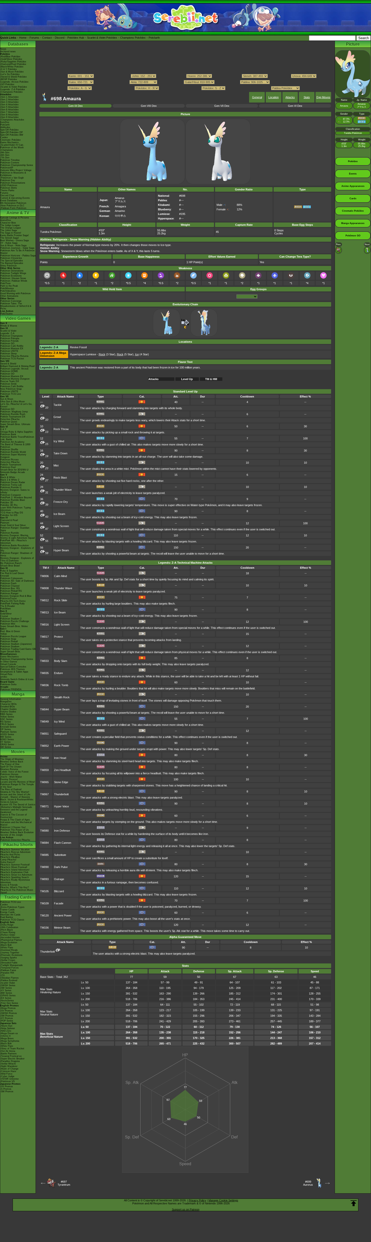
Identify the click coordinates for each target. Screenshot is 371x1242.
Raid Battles (6, 917)
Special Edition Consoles (13, 666)
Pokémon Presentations (12, 183)
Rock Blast (60, 477)
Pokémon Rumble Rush (12, 414)
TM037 (44, 697)
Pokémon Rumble (9, 533)
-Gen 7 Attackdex (9, 112)
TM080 (44, 830)
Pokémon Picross (9, 459)
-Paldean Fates (8, 970)
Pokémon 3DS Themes (12, 669)
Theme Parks (7, 190)
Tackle (58, 404)
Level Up (187, 379)
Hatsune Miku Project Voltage (16, 170)
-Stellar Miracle (8, 1063)
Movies (18, 752)
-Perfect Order (7, 935)
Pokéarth (154, 37)
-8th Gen (4, 155)
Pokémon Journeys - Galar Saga (17, 248)
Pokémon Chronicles (11, 258)
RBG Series (6, 714)
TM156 (44, 927)
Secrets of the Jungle (11, 835)
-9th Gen (4, 152)
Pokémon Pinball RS (11, 591)
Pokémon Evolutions (11, 276)
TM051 (44, 733)
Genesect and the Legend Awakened (13, 810)
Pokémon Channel (9, 586)
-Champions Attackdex (12, 119)
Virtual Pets (6, 674)
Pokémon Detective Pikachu (15, 840)
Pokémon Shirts (8, 188)
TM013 (44, 612)
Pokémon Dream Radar (12, 482)
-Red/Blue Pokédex (10, 56)
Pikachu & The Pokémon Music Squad (16, 891)
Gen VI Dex (295, 105)
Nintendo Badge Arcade (12, 472)
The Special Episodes (11, 260)
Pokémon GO (7, 343)
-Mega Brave (7, 1038)
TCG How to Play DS (11, 512)
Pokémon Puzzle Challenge (14, 621)
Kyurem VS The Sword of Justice (17, 804)
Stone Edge (61, 782)
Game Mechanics (9, 142)
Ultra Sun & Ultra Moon (12, 401)
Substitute (60, 854)
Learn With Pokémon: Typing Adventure (15, 508)
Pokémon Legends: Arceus (14, 368)
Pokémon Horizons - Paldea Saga (18, 255)
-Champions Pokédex (11, 92)
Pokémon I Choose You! (13, 827)
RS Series (5, 722)
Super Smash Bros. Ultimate (15, 424)
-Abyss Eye (6, 1026)
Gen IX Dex (75, 105)
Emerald (4, 576)
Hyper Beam (61, 550)
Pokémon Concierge (10, 301)
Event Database (8, 200)
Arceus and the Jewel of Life (15, 794)
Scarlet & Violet (8, 331)
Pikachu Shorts (18, 844)
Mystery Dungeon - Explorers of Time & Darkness (17, 559)
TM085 (44, 854)
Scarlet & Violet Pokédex (102, 37)
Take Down (60, 453)
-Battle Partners (8, 1053)
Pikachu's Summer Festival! (15, 864)
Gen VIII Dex (149, 105)
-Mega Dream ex (9, 1033)
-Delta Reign (6, 925)
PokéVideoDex (8, 291)
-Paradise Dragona (10, 1061)
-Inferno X (5, 1036)
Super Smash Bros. (10, 651)
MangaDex (6, 701)
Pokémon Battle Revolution (14, 545)
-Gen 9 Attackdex (9, 117)
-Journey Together (9, 952)
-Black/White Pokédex (11, 66)
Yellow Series (7, 716)
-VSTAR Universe (9, 1079)
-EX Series (5, 998)
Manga (18, 694)
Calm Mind (60, 576)
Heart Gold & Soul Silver (13, 525)
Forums (34, 37)
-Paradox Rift (7, 973)
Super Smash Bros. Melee (14, 626)
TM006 (44, 576)
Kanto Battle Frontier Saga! (14, 235)
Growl (57, 416)
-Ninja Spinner (7, 1028)
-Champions (6, 150)
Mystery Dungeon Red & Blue (16, 596)
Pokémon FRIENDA (10, 689)
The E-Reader (7, 606)
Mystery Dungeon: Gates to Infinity (15, 491)
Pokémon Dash (8, 583)
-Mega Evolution (8, 942)
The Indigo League (10, 225)
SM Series (5, 747)
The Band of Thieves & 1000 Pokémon (15, 445)
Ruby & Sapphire (9, 570)
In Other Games (8, 661)
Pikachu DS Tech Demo (12, 601)
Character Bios (8, 222)
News (3, 49)
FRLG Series (7, 724)
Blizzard (58, 538)
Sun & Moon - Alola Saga (13, 245)
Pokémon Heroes (9, 774)
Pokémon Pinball (9, 641)
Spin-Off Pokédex (9, 130)
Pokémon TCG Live (10, 394)
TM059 (44, 770)
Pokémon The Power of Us (14, 830)
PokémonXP (6, 167)
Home (22, 37)
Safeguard (60, 733)
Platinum (4, 522)
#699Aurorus (308, 1183)
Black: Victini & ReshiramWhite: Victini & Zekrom (17, 800)
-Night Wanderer (8, 1066)
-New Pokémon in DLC (12, 205)
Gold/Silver (6, 613)
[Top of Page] (354, 1203)
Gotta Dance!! (7, 862)
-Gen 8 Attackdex (9, 114)
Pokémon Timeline (10, 160)
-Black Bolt (6, 945)
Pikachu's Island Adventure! (15, 869)
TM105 (44, 891)
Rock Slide (60, 600)
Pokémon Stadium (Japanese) (16, 644)
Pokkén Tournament (10, 464)
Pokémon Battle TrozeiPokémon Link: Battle (17, 438)
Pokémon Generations (11, 270)
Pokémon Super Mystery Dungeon (13, 455)
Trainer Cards (7, 909)
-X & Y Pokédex (8, 69)
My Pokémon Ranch (11, 563)
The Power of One (9, 764)
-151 (2, 975)
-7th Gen (4, 157)
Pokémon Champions (11, 336)
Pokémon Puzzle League (13, 636)
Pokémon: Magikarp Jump (14, 411)
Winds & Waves (8, 326)
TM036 (44, 685)
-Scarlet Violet (7, 983)
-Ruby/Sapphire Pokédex (13, 61)
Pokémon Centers (9, 162)
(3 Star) (107, 354)
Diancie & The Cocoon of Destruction (13, 815)
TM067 (44, 794)
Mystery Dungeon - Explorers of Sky (17, 549)
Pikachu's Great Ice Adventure (16, 875)
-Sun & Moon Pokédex (12, 71)
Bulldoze (59, 818)
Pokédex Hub (75, 37)
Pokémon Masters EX (11, 348)
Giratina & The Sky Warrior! (14, 792)
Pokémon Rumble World (13, 452)
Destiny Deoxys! (9, 779)
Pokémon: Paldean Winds (13, 281)
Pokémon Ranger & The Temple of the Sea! (17, 785)
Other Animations (9, 296)
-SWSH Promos (8, 1013)
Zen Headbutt (62, 770)
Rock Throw (61, 429)
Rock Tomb (61, 685)
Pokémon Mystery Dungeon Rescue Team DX (15, 380)
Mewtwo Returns (9, 769)
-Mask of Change (9, 1068)
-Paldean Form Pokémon (13, 208)
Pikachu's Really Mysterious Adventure (15, 881)
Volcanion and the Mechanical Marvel (16, 823)
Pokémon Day (7, 180)
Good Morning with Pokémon (15, 293)
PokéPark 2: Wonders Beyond (16, 497)
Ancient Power (63, 915)
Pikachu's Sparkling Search (14, 877)
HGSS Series (7, 734)
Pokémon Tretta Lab (11, 485)
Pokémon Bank (8, 434)
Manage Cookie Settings (223, 1200)
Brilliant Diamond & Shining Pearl (17, 366)
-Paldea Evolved (8, 980)
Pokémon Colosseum (11, 578)
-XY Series (5, 990)
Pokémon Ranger (9, 593)
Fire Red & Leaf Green (12, 573)
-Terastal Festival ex (11, 1056)
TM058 (44, 757)
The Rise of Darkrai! (11, 789)
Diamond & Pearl (9, 520)
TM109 (44, 903)
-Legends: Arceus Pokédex (14, 82)
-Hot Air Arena (7, 1051)
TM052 (44, 745)
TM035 (44, 673)
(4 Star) (142, 354)
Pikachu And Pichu (10, 854)
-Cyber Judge (7, 1076)
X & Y (3, 429)
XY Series (5, 742)
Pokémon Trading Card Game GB (18, 649)
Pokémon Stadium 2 (10, 618)
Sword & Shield (8, 363)
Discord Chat (7, 195)
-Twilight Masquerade (11, 965)
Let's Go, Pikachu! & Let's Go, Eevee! (16, 405)
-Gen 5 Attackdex (9, 107)
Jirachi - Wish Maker (11, 777)
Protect (58, 636)
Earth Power (61, 745)
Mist (56, 465)
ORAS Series (7, 744)
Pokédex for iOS (8, 515)
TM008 (44, 588)
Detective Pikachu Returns (14, 356)
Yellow (3, 634)
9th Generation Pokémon (13, 203)
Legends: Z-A (7, 333)
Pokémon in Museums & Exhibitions (13, 174)
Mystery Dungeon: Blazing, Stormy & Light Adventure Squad (17, 536)
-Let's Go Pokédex (10, 74)
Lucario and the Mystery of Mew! (17, 782)
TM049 (44, 721)
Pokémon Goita (8, 684)
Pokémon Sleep (8, 353)
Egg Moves (323, 97)
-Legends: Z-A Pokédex (12, 89)
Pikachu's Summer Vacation (15, 849)
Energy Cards (7, 912)
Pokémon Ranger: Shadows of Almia (16, 554)
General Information (10, 699)
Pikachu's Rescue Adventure (15, 852)
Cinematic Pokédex (10, 140)
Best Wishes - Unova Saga (14, 240)
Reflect (58, 648)
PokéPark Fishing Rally (12, 603)
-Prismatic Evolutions (11, 955)
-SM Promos (6, 1015)
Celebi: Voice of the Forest (14, 772)
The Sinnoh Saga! (9, 238)
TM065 (44, 782)
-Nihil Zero (5, 1031)
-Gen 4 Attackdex (9, 104)
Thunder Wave (63, 489)
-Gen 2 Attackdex (9, 99)
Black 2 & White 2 (9, 480)
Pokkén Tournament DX (12, 416)
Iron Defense (62, 830)
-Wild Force (6, 1074)
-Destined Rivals (9, 950)
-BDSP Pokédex (8, 79)
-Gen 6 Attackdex (9, 109)
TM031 (44, 648)
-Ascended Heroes (10, 937)
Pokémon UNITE (9, 351)
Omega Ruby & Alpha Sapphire (16, 432)
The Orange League (10, 228)
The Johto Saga (8, 230)
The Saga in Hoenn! (10, 233)
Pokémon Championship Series (16, 165)
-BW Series (6, 993)
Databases (18, 44)
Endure (58, 673)
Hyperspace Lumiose (83, 354)
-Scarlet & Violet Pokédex (13, 87)
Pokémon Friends (9, 341)
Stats (307, 97)
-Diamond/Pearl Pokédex (13, 64)
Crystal (4, 616)
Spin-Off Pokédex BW (11, 135)
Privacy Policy (197, 1200)
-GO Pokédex (7, 84)
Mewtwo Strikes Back (11, 761)
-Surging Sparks (8, 957)
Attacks (290, 97)
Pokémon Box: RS (10, 588)
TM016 (44, 624)
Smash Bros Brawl (10, 565)
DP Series (5, 729)
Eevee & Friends (9, 885)
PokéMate (5, 608)
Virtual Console (8, 664)
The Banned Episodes (11, 263)
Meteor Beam (62, 927)
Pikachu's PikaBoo (10, 857)
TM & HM (211, 379)
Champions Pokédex (133, 37)
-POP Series (6, 1021)
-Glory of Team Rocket (12, 1048)
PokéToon (5, 283)
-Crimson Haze (8, 1071)
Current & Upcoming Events (15, 198)
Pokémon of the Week (12, 147)
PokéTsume (6, 313)
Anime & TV (18, 213)
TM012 (44, 600)
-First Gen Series (9, 1003)
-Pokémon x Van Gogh (12, 178)
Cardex (4, 137)
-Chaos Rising (7, 932)
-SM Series (6, 988)
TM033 (44, 660)
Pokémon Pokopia (9, 338)
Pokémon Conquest (10, 495)
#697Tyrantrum (64, 1183)
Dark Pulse (61, 866)
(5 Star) (125, 354)
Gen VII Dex (221, 105)
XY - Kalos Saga (8, 243)
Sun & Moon (6, 399)
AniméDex (5, 220)
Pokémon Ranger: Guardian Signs (14, 529)
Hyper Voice (61, 806)
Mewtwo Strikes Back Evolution (17, 832)
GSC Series (6, 719)
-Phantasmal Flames (11, 940)
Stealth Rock (62, 697)
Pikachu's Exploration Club (14, 872)
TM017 (44, 636)
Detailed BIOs (7, 706)
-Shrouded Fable (8, 962)
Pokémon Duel (8, 467)
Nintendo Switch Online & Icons (17, 679)
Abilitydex (5, 127)
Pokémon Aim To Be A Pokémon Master (17, 251)
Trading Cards (18, 897)
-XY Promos (6, 1018)
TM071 (44, 806)
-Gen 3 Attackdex (9, 102)
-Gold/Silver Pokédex (11, 59)
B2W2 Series (7, 739)
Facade (58, 903)
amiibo (3, 677)
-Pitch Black (6, 930)
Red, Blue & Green (10, 631)
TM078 (44, 818)
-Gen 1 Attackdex (9, 97)
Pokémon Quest (8, 421)
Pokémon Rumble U (10, 487)
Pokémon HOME (9, 371)
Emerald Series (8, 727)
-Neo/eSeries (7, 1000)
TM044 (44, 709)
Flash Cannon (62, 842)
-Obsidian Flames (9, 978)
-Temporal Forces (9, 967)
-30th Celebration (9, 927)
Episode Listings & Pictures (14, 217)
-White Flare (6, 947)
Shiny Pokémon (8, 265)
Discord (59, 37)
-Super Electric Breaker (12, 1058)
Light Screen (61, 526)
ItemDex (4, 122)
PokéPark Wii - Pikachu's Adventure (13, 541)
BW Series (5, 737)
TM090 (44, 866)
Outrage (59, 879)
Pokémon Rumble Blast (12, 500)
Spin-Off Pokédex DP (11, 132)
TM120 (44, 915)
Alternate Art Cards (10, 914)
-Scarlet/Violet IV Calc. (12, 145)
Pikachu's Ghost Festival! (13, 867)
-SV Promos (6, 1010)
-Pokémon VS (7, 1081)
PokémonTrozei (8, 598)
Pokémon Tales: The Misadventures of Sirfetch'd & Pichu (15, 306)
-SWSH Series (7, 985)
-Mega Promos (8, 1008)
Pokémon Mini (7, 624)
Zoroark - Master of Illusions (15, 797)
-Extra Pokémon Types (12, 907)
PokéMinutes (7, 288)
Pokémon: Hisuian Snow (13, 278)
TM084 (44, 842)
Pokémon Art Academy (12, 442)
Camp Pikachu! (8, 859)
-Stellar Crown (7, 960)
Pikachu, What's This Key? (14, 887)
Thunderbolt (61, 794)
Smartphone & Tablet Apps (14, 671)
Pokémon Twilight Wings (13, 273)
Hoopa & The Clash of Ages (15, 819)
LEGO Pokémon (8, 185)
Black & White (7, 477)
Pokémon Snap (8, 639)
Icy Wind (59, 441)
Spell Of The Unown (10, 766)
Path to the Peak (9, 286)
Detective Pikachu (9, 419)
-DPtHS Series (8, 995)
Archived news (8, 51)
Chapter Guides (8, 709)
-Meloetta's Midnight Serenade (16, 807)
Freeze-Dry (61, 501)
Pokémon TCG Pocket (12, 358)
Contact (47, 37)
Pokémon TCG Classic (12, 919)
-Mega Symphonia (9, 1041)
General (257, 97)
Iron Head (60, 757)
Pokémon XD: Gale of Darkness (17, 581)
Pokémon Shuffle (9, 449)
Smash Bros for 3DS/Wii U (14, 469)
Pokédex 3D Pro (8, 505)
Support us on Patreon (185, 1209)
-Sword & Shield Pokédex (13, 77)
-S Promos (5, 1089)
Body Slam (60, 660)
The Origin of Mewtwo (11, 759)
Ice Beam (59, 513)
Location (273, 97)
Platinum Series (8, 732)
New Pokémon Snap (11, 389)
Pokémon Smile (8, 384)
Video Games (18, 318)
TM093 (44, 879)
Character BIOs (8, 704)
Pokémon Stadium (9, 646)
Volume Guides (8, 711)
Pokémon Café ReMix (11, 346)
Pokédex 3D (6, 502)
